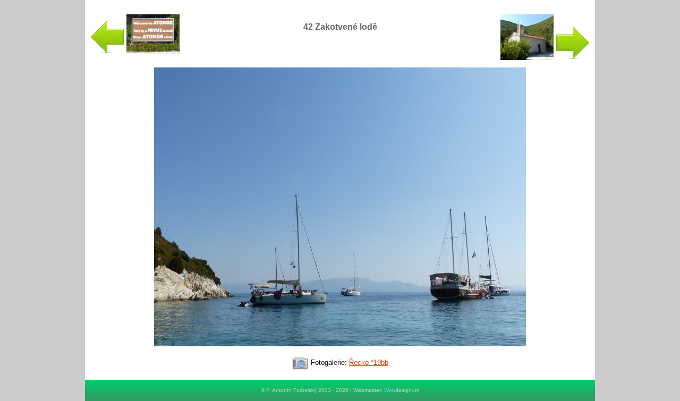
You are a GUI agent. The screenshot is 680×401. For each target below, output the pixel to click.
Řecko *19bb (368, 362)
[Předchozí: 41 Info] (135, 52)
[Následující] (340, 351)
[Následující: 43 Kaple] (545, 58)
